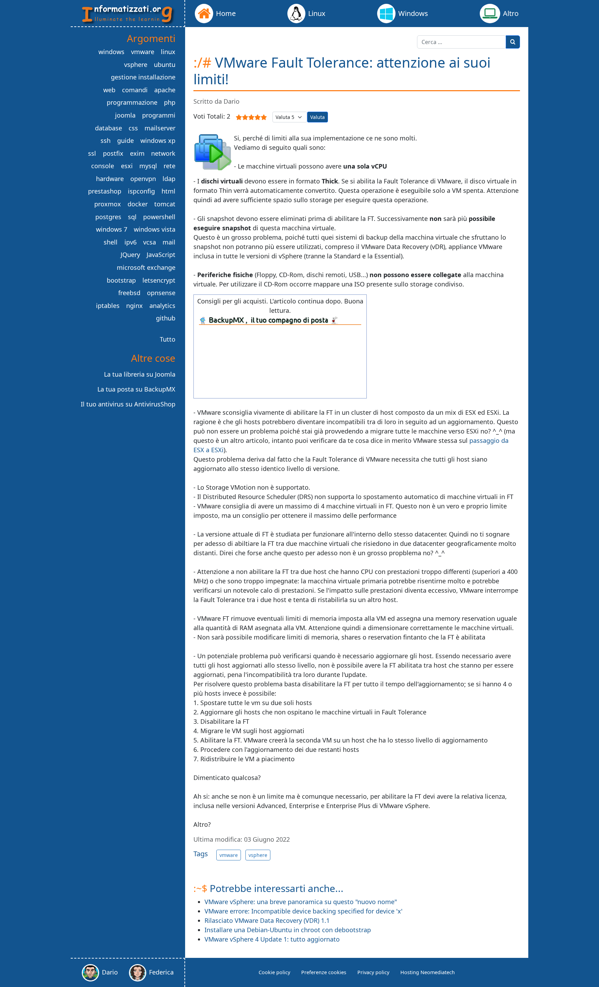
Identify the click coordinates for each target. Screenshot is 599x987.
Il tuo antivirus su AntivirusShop (128, 404)
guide (125, 140)
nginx (134, 305)
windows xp (157, 140)
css (133, 128)
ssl (92, 153)
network (163, 153)
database (108, 128)
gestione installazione (143, 77)
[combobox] (461, 42)
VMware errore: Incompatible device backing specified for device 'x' (303, 911)
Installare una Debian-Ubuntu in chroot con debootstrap (288, 930)
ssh (106, 140)
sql (132, 217)
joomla (125, 115)
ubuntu (164, 64)
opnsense (161, 293)
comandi (135, 90)
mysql (148, 166)
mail (169, 242)
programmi (158, 115)
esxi (127, 166)
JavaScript (161, 254)
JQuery (130, 254)
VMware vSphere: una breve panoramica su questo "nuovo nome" (301, 902)
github (165, 318)
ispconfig (141, 191)
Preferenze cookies (323, 972)
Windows (413, 13)
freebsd (129, 293)
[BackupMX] (280, 320)
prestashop (104, 191)
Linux (316, 13)
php (169, 102)
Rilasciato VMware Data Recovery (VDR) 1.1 (267, 920)
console (102, 166)
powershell (159, 217)
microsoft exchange (146, 267)
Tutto (167, 339)
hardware (110, 178)
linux (168, 52)
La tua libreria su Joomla (139, 374)
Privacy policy (373, 972)
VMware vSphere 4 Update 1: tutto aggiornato (272, 939)
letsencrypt (158, 280)
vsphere (258, 855)
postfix (113, 153)
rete (169, 166)
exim (137, 153)
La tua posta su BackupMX (136, 389)
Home (226, 13)
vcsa (149, 242)
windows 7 (111, 229)
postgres (108, 217)
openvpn (143, 178)
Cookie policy (274, 972)
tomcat (164, 204)
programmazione (132, 102)
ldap (169, 178)
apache (164, 90)
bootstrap (121, 280)
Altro (511, 13)
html (168, 191)
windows (111, 52)
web (109, 90)
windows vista (154, 229)
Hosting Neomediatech (427, 972)
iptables (108, 305)
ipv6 (130, 242)
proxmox (107, 204)
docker (138, 204)
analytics (162, 305)
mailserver (160, 128)
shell (111, 242)
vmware (228, 855)
